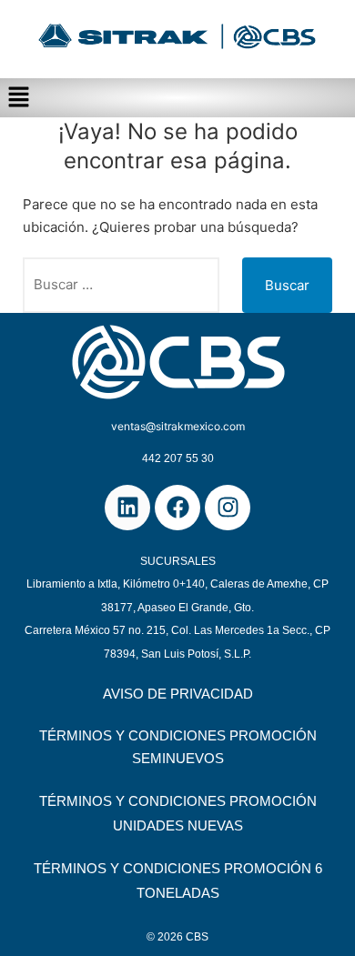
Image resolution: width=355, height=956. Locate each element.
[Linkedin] (127, 507)
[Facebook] (177, 507)
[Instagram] (227, 507)
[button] (177, 97)
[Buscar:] (121, 285)
